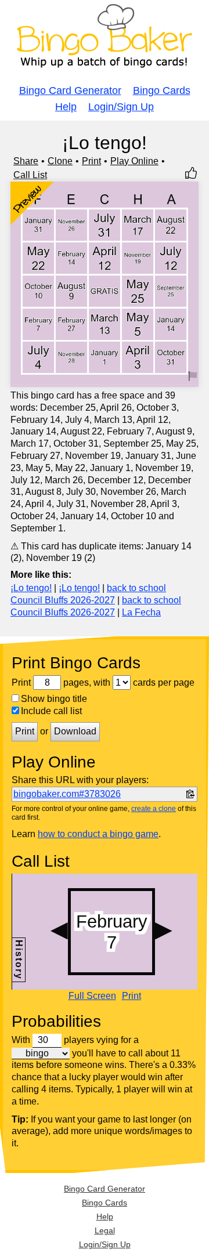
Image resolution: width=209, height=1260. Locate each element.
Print (91, 161)
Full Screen (92, 996)
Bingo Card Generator (70, 90)
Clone (60, 161)
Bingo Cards (161, 90)
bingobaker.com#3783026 (67, 794)
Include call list (51, 711)
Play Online (134, 161)
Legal (105, 1230)
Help (66, 107)
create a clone (153, 809)
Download (75, 731)
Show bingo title (54, 699)
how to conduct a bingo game (98, 834)
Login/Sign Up (121, 107)
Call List (30, 175)
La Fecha (141, 612)
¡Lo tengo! (31, 588)
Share (25, 161)
